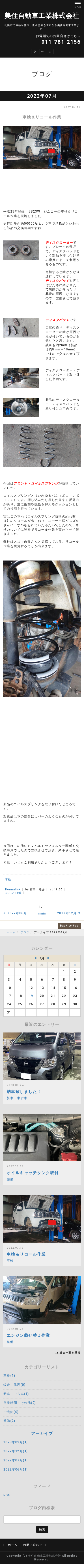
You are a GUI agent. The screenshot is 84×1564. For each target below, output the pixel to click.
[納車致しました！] (42, 1056)
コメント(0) (13, 892)
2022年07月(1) (15, 1460)
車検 (8, 879)
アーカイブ (42, 1433)
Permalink (13, 889)
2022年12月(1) (15, 1451)
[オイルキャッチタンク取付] (42, 1137)
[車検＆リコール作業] (42, 1219)
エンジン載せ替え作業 (28, 1335)
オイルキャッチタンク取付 (33, 1172)
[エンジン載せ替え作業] (42, 1300)
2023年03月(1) (15, 1442)
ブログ (24, 932)
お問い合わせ (32, 1545)
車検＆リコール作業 (26, 1254)
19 (31, 996)
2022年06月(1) (15, 1469)
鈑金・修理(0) (14, 1384)
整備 (10, 1179)
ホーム (11, 932)
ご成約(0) (11, 1412)
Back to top (69, 925)
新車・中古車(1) (16, 1394)
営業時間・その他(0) (19, 1403)
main (42, 913)
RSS (6, 1495)
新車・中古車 (17, 1098)
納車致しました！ (24, 1091)
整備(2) (9, 1421)
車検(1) (9, 1375)
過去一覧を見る (70, 1352)
